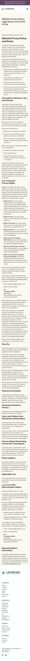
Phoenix (4, 596)
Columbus (4, 589)
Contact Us (4, 640)
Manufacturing (5, 616)
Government (5, 612)
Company (5, 635)
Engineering (5, 610)
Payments (4, 631)
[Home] (8, 9)
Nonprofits (4, 617)
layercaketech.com (15, 61)
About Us (4, 638)
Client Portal (5, 626)
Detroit (3, 592)
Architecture (5, 605)
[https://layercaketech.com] (11, 572)
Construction (5, 606)
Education (4, 608)
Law (3, 614)
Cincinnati (4, 587)
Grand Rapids (5, 594)
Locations (5, 583)
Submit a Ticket (6, 628)
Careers (4, 642)
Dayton (3, 591)
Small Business (5, 619)
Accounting (5, 603)
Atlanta (3, 585)
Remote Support (6, 630)
